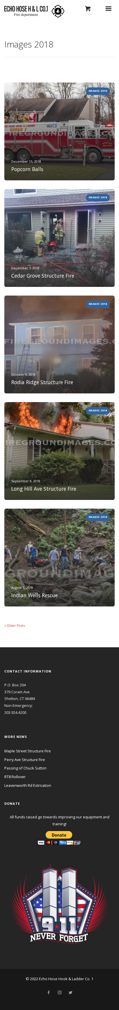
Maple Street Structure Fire (27, 751)
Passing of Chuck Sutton (25, 768)
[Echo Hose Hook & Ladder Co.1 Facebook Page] (49, 992)
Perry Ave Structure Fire (24, 759)
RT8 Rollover (15, 776)
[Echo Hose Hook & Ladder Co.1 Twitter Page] (70, 992)
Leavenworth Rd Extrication (27, 785)
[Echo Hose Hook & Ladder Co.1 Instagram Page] (59, 992)
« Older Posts (14, 625)
